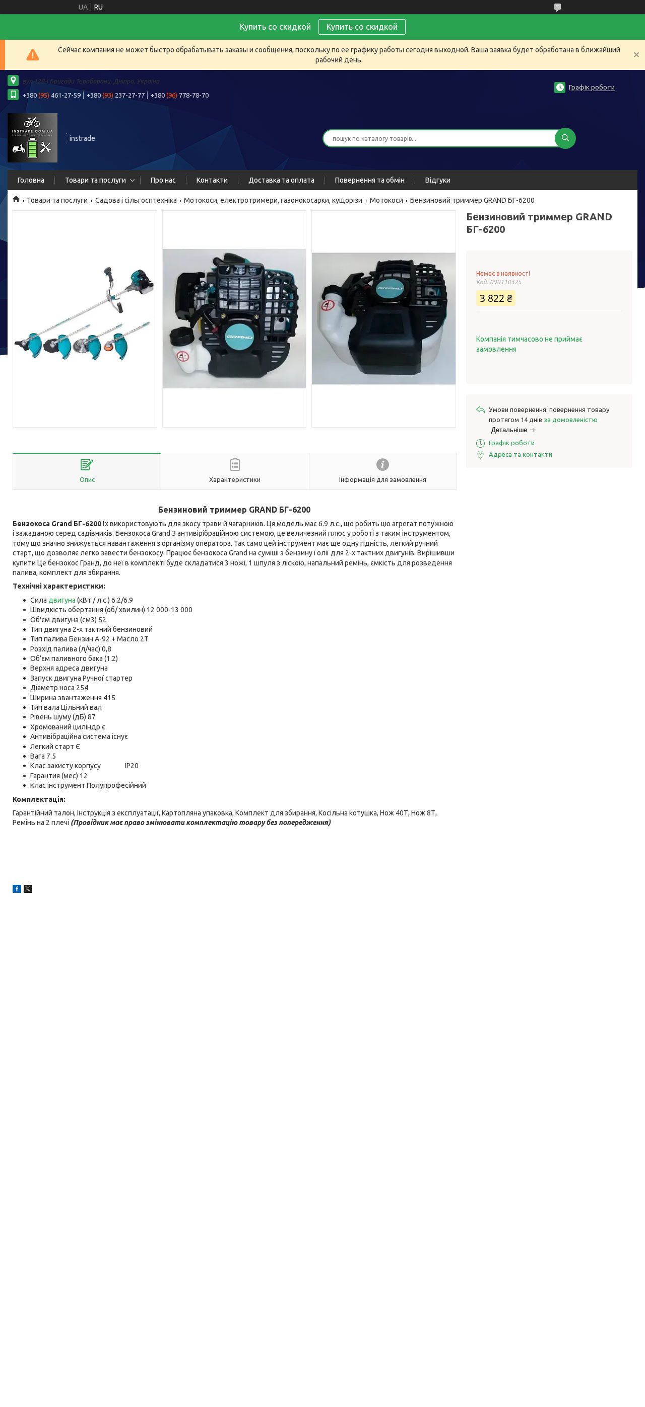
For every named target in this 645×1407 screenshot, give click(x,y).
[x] (28, 890)
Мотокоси (386, 200)
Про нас (163, 180)
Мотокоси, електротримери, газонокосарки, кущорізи (273, 200)
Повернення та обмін (370, 180)
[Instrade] (32, 137)
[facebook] (17, 890)
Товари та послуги (95, 180)
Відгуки (437, 180)
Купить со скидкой (362, 26)
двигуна (62, 600)
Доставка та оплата (281, 180)
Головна (31, 180)
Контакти (212, 180)
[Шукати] (565, 138)
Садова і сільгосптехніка (136, 200)
